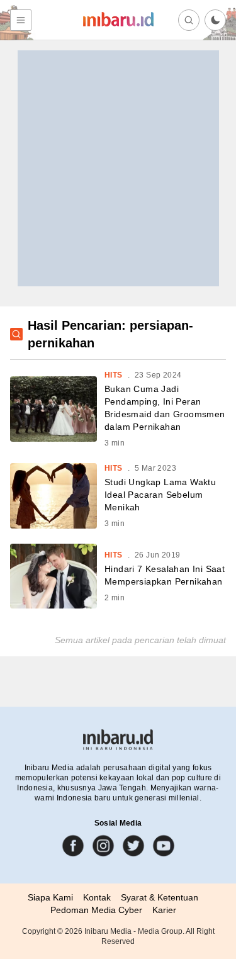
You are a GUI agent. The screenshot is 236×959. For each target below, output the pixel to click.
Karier (164, 910)
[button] (215, 20)
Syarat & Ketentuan (159, 897)
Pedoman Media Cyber (96, 910)
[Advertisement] (118, 168)
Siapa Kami (50, 897)
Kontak (97, 897)
